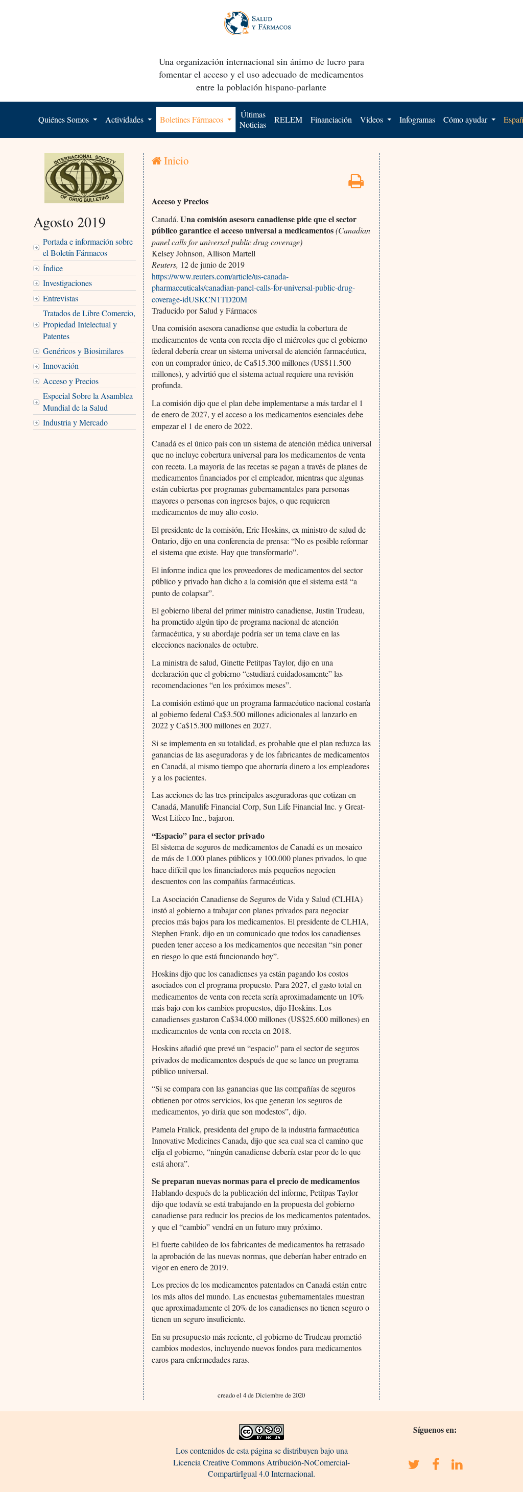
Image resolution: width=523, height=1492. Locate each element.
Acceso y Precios (71, 380)
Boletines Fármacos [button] (192, 119)
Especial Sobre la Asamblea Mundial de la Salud (88, 401)
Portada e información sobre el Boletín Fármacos (88, 247)
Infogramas (417, 119)
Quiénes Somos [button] (64, 119)
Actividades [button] (125, 119)
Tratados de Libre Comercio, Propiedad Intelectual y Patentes (89, 324)
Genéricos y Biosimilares (83, 350)
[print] (356, 183)
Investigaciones (67, 282)
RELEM (288, 119)
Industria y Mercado (75, 422)
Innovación (61, 365)
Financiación (331, 119)
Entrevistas (60, 298)
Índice (53, 268)
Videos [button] (372, 119)
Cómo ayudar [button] (466, 119)
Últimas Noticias (253, 119)
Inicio (174, 160)
